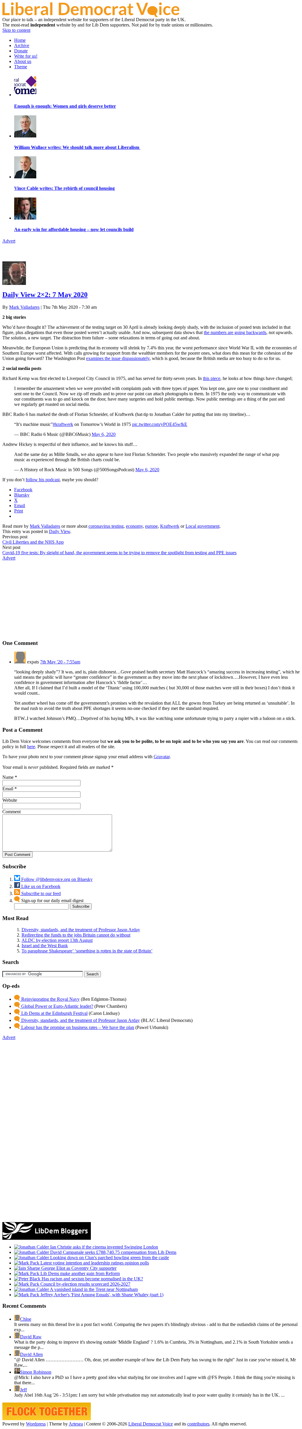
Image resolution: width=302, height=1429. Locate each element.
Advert (8, 240)
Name (8, 777)
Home (20, 40)
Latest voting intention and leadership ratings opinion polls (94, 1262)
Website (9, 800)
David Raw (31, 1336)
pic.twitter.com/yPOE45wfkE (159, 424)
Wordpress (36, 1423)
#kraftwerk (63, 424)
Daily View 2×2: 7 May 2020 (45, 294)
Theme (20, 66)
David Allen (31, 1354)
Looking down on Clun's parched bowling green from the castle (109, 1257)
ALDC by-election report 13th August (57, 940)
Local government (202, 526)
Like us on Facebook (40, 886)
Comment (11, 811)
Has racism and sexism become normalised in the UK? (91, 1278)
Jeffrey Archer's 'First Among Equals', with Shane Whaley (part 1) (101, 1294)
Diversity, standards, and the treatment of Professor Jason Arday (81, 929)
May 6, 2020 (104, 434)
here (31, 746)
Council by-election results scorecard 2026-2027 (84, 1284)
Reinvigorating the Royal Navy (50, 999)
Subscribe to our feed (40, 893)
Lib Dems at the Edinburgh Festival (54, 1013)
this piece (211, 378)
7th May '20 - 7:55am (60, 661)
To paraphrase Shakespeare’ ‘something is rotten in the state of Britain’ (87, 950)
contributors (198, 1423)
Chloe (25, 1319)
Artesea (76, 1423)
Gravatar (162, 756)
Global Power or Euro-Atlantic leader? (56, 1006)
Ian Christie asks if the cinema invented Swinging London (103, 1246)
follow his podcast (43, 479)
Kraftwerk (169, 526)
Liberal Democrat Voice (150, 1423)
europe (151, 526)
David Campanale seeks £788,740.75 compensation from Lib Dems (112, 1252)
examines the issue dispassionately (118, 358)
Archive (21, 45)
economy (134, 526)
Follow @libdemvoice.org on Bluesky (56, 879)
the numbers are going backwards (235, 332)
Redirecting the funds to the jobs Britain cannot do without (76, 934)
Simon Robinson (35, 1372)
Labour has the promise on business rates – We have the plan (77, 1027)
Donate (21, 50)
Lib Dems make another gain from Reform (79, 1273)
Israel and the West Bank (45, 945)
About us (22, 61)
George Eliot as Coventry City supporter (78, 1268)
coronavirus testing (106, 526)
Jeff (23, 1389)
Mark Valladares (24, 307)
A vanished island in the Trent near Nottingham (93, 1289)
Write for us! (25, 56)
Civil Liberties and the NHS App (33, 542)
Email (7, 788)
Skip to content (16, 30)
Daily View (59, 531)
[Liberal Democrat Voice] (90, 15)
